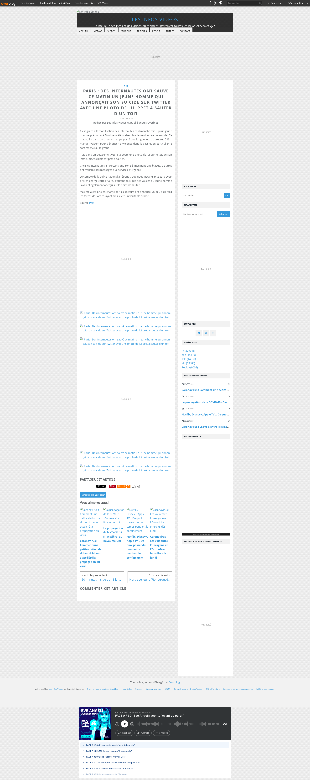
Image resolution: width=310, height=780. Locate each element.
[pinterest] (221, 3)
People (156, 31)
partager (145, 733)
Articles (142, 31)
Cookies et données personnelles (238, 689)
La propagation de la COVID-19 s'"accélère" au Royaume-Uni (220, 402)
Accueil (83, 31)
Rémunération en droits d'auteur (188, 689)
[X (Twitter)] (215, 3)
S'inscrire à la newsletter (93, 494)
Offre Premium (213, 689)
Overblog (174, 682)
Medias (98, 31)
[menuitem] (84, 31)
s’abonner (126, 733)
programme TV (202, 534)
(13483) (188, 363)
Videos (111, 31)
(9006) (190, 367)
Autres (170, 31)
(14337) (189, 359)
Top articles (126, 689)
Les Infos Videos (155, 19)
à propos (163, 733)
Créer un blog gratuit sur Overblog (102, 689)
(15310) (189, 355)
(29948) (188, 350)
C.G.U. (167, 689)
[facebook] (210, 3)
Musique (126, 31)
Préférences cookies (265, 689)
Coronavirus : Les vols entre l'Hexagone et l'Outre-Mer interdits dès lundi (228, 427)
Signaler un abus (153, 689)
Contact (185, 31)
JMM (91, 203)
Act (126, 86)
